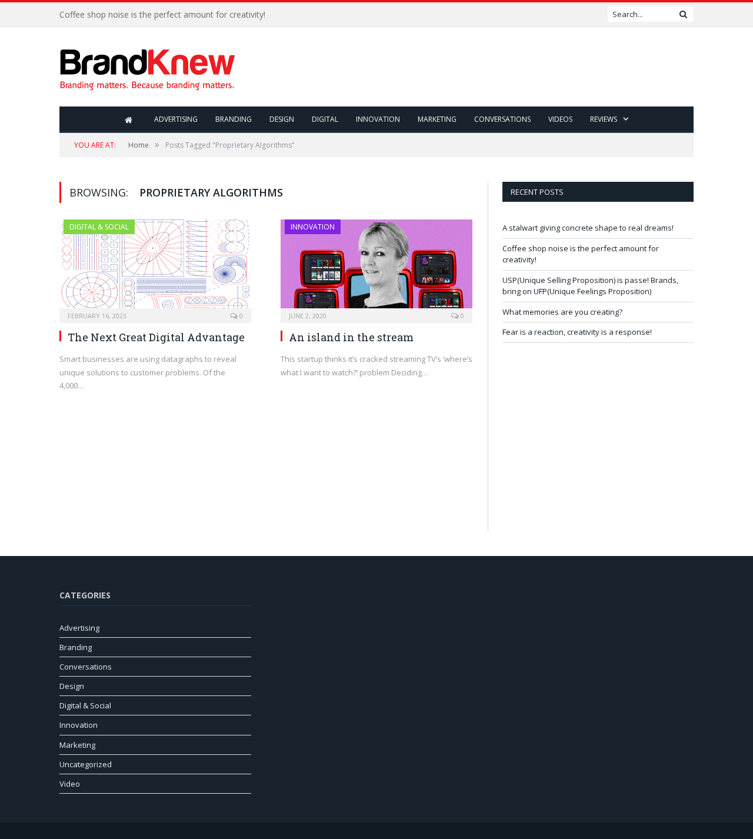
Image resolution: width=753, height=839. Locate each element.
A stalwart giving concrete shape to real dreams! (588, 227)
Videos (560, 119)
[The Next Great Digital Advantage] (155, 267)
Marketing (437, 119)
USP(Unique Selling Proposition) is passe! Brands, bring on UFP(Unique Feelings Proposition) (590, 286)
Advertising (176, 119)
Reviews (603, 119)
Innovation (378, 119)
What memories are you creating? (562, 312)
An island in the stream (351, 337)
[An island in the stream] (376, 267)
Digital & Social (99, 227)
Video (69, 783)
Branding (233, 119)
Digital (325, 119)
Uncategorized (85, 764)
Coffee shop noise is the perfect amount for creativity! (162, 14)
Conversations (502, 119)
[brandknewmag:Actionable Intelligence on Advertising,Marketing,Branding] (147, 67)
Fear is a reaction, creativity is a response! (577, 332)
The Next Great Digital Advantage (156, 337)
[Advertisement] (479, 67)
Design (281, 119)
